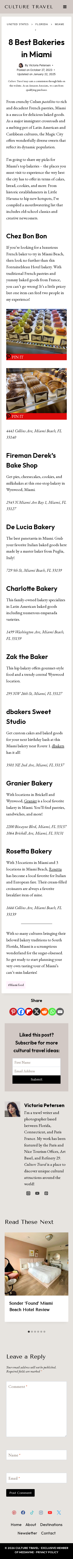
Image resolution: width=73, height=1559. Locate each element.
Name (14, 1455)
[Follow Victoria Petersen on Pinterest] (46, 1193)
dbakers (58, 745)
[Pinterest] (13, 1012)
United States (18, 24)
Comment (17, 1386)
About (31, 1524)
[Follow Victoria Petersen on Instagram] (28, 1193)
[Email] (60, 1012)
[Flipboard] (29, 1012)
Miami (59, 24)
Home (16, 1524)
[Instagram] (41, 1512)
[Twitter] (59, 1512)
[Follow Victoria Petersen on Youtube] (37, 1193)
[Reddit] (44, 1012)
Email (14, 1478)
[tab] (29, 1332)
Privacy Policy (47, 1552)
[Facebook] (21, 1012)
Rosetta (55, 869)
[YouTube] (50, 1512)
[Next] (62, 1280)
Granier (30, 800)
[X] (36, 1012)
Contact (48, 1533)
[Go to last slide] (11, 1280)
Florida (41, 24)
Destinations (51, 1524)
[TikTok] (32, 1512)
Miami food (16, 985)
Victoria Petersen (44, 1105)
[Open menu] (64, 7)
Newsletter (27, 1533)
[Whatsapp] (52, 1012)
